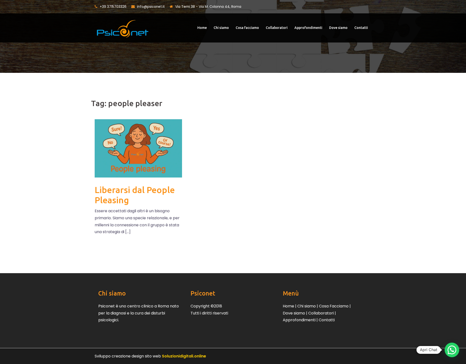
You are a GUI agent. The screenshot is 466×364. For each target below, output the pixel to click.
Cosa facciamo (247, 28)
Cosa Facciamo (334, 306)
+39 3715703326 (113, 6)
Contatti (361, 28)
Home (202, 28)
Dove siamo (338, 28)
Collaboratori (277, 28)
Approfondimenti (308, 28)
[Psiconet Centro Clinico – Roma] (122, 27)
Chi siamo (221, 28)
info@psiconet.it (151, 6)
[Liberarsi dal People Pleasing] (138, 148)
